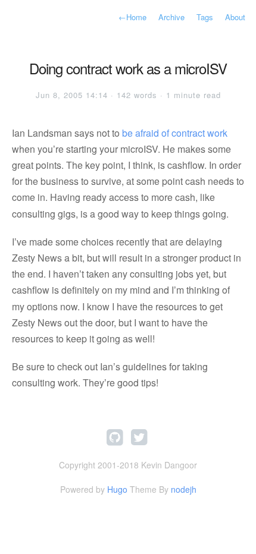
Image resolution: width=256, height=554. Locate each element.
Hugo (117, 489)
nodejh (183, 489)
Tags (204, 17)
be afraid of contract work (174, 133)
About (235, 17)
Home (132, 17)
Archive (171, 17)
